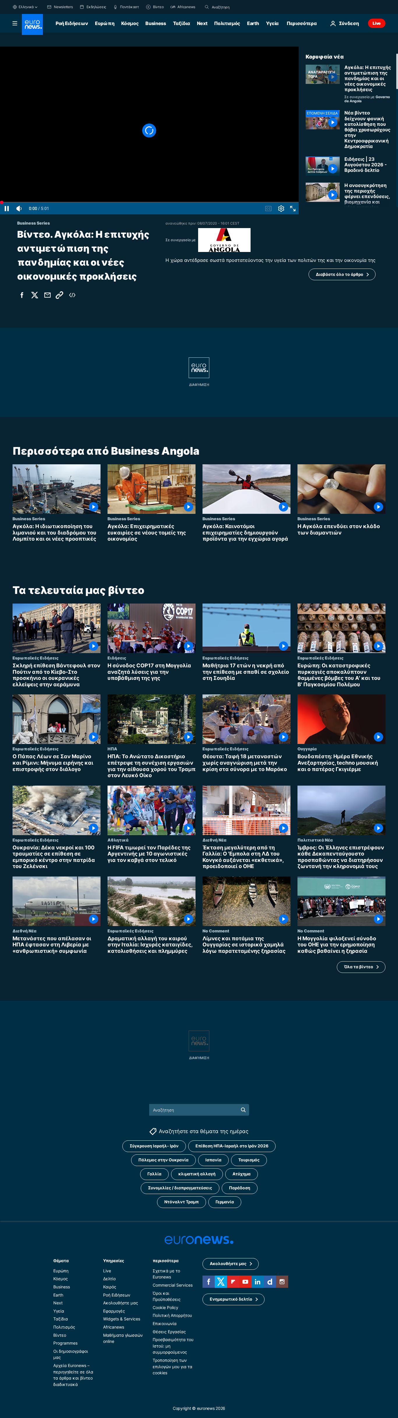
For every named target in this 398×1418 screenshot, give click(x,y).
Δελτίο (109, 1278)
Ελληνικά (26, 7)
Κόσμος (129, 23)
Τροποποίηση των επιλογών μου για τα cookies (172, 1366)
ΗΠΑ (112, 748)
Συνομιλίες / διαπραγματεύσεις (180, 1187)
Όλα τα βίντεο (358, 966)
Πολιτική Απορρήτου (172, 1315)
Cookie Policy (165, 1307)
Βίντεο (59, 1334)
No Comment (215, 930)
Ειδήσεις (117, 657)
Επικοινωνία (165, 1323)
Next (202, 23)
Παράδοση (239, 1187)
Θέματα (60, 1260)
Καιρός (109, 1286)
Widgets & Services (121, 1318)
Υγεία (272, 23)
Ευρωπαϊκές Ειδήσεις (36, 657)
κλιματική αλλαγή (197, 1173)
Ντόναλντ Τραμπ (181, 1201)
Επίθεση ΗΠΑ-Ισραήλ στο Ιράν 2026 (232, 1145)
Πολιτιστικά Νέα (315, 839)
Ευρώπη (104, 23)
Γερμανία (225, 1201)
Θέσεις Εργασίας (169, 1331)
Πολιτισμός (227, 23)
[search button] (207, 7)
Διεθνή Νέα (214, 839)
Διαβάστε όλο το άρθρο (339, 274)
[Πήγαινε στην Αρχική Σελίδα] (32, 24)
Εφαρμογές (114, 1310)
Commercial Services (173, 1285)
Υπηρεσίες (113, 1260)
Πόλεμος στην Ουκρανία (163, 1159)
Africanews (113, 1326)
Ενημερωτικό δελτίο (231, 1299)
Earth (253, 23)
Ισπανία (213, 1159)
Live (377, 23)
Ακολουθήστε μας (120, 1302)
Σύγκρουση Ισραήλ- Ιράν (154, 1145)
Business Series (29, 518)
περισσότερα (165, 1260)
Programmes (65, 1343)
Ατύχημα (242, 1173)
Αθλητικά (118, 839)
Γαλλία (154, 1173)
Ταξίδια (181, 23)
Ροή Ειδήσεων (72, 23)
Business (155, 23)
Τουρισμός (249, 1159)
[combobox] (236, 7)
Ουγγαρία (307, 748)
